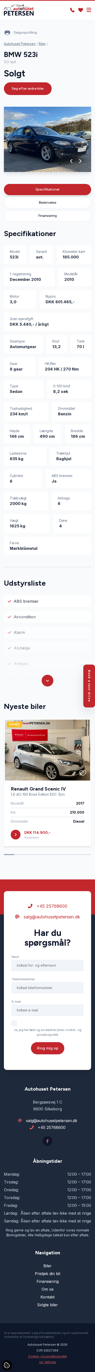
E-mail (16, 1001)
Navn (15, 957)
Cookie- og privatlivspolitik (47, 1356)
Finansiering (47, 216)
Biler (42, 44)
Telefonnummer (23, 979)
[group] (47, 139)
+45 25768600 (51, 906)
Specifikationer (48, 189)
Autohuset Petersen (20, 44)
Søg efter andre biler (28, 88)
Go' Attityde (47, 1362)
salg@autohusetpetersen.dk (51, 916)
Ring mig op (47, 1048)
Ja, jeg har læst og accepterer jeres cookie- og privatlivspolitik (47, 1032)
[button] (71, 161)
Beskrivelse (47, 202)
